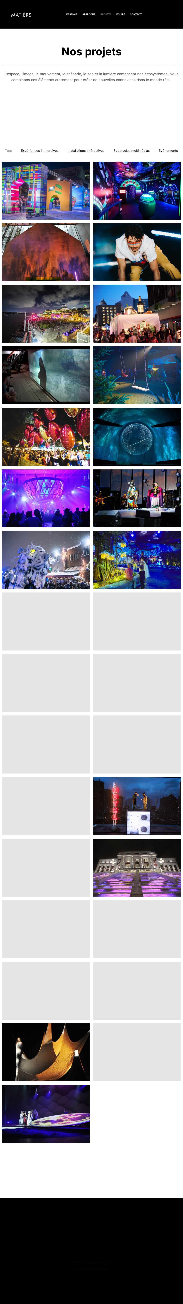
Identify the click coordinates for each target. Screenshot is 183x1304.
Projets (105, 14)
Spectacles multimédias (131, 150)
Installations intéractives (86, 150)
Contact (136, 14)
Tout (8, 150)
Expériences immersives (40, 150)
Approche (88, 14)
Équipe (120, 14)
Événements (168, 150)
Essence (71, 14)
